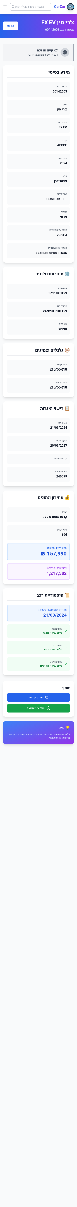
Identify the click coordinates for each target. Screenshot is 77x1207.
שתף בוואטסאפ (36, 708)
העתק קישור (36, 697)
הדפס (10, 26)
